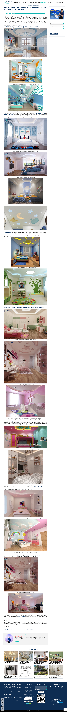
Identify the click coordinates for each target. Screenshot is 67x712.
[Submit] (62, 2)
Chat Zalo (2, 703)
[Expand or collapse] (44, 13)
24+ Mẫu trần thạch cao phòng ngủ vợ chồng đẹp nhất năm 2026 (19, 629)
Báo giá (2, 700)
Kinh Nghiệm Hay (43, 2)
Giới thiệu (50, 2)
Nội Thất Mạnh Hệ (9, 617)
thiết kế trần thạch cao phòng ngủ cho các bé (30, 23)
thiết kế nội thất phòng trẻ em (14, 421)
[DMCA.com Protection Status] (28, 703)
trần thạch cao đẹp (38, 486)
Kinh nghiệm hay (36, 5)
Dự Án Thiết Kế (26, 2)
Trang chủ (16, 2)
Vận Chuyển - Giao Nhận (28, 691)
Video (38, 2)
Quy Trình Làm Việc (28, 687)
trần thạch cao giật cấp (40, 113)
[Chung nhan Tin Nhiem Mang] (53, 702)
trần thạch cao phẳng (8, 114)
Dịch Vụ (20, 2)
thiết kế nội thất (21, 616)
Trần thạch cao (7, 232)
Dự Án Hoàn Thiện (33, 2)
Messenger (2, 709)
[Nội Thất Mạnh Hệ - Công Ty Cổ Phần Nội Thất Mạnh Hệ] (8, 2)
